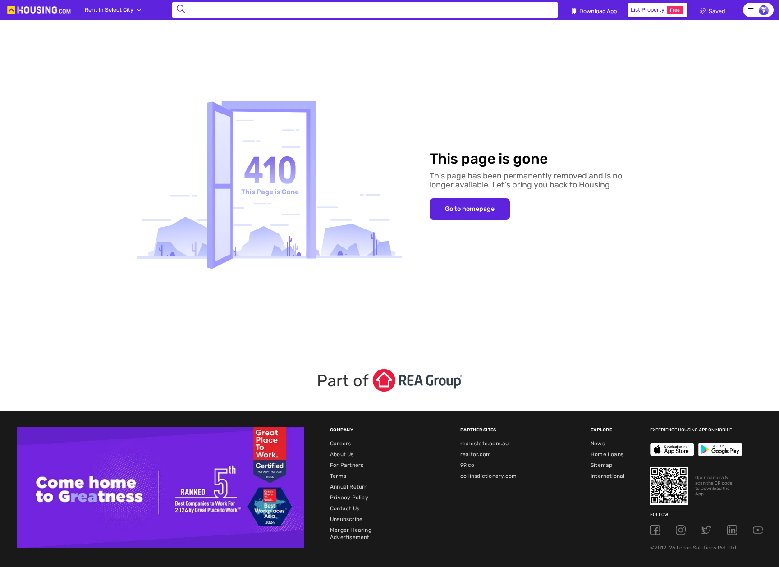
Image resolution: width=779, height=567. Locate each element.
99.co (467, 465)
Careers (340, 443)
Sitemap (601, 465)
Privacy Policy (349, 497)
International (608, 476)
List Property (655, 9)
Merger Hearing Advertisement (350, 533)
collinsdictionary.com (488, 476)
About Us (342, 454)
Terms (338, 476)
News (598, 443)
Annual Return (349, 487)
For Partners (346, 465)
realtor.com (475, 454)
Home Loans (607, 454)
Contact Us (344, 508)
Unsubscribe (346, 519)
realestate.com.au (484, 443)
